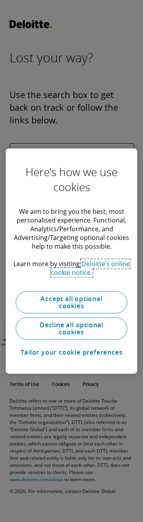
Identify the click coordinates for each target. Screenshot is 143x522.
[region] (71, 261)
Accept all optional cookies (71, 302)
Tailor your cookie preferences (72, 352)
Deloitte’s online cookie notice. (90, 268)
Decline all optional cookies (71, 328)
